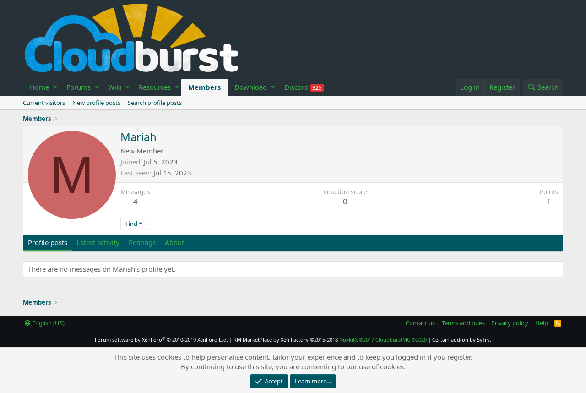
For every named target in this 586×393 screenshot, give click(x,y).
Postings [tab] (142, 242)
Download (250, 87)
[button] (55, 87)
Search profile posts (155, 102)
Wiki (115, 87)
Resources (155, 87)
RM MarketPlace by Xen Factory (285, 339)
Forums (78, 87)
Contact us (420, 323)
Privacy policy (509, 323)
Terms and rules (463, 323)
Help (541, 323)
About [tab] (174, 242)
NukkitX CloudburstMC (383, 339)
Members (204, 87)
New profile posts (96, 102)
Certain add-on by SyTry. (461, 339)
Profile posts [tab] (47, 242)
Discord (303, 87)
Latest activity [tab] (97, 242)
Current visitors (44, 102)
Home (39, 87)
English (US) (48, 323)
